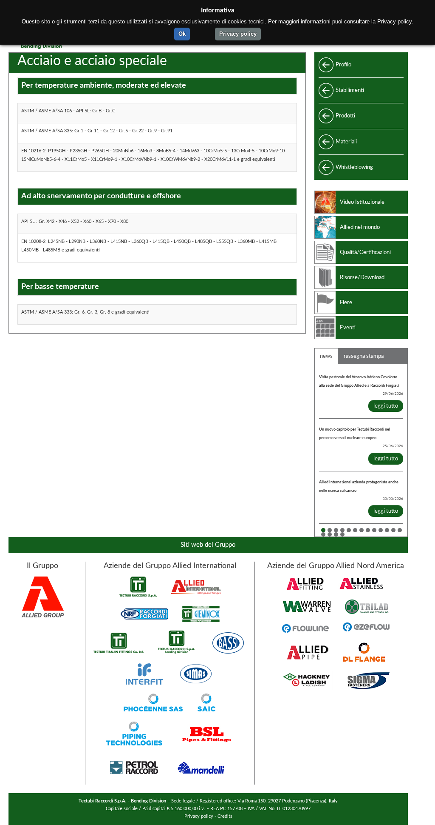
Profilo (343, 64)
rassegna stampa (364, 356)
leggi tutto (385, 405)
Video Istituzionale (362, 202)
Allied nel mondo (360, 227)
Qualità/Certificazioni (365, 252)
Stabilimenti (350, 90)
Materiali (346, 141)
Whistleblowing (354, 167)
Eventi (348, 327)
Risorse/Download (362, 277)
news (326, 356)
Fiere (346, 302)
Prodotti (345, 115)
